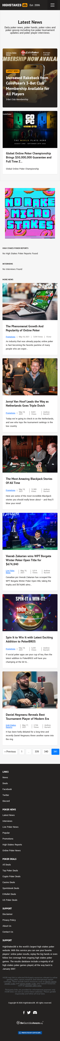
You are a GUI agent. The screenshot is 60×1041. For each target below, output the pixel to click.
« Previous (10, 751)
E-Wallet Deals (9, 894)
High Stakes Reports (11, 726)
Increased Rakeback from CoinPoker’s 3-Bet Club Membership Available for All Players (27, 85)
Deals (5, 783)
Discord (6, 801)
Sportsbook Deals (10, 888)
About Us (6, 926)
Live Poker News (10, 571)
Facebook (7, 789)
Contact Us (7, 932)
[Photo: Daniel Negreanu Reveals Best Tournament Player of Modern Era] (30, 689)
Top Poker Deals (10, 870)
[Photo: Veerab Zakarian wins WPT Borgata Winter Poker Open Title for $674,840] (30, 531)
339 (37, 751)
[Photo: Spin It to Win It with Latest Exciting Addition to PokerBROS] (30, 612)
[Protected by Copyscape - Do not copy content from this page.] (30, 1032)
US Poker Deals (9, 900)
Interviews (7, 821)
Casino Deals (8, 882)
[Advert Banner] (30, 213)
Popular (6, 833)
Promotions (10, 337)
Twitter (5, 795)
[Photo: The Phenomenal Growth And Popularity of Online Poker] (30, 301)
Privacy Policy (9, 920)
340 (46, 751)
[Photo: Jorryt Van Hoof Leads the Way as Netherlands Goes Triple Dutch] (30, 376)
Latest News (8, 815)
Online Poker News (11, 54)
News (5, 777)
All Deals (6, 865)
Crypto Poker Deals (11, 876)
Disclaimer (7, 914)
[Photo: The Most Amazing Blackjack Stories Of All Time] (30, 454)
